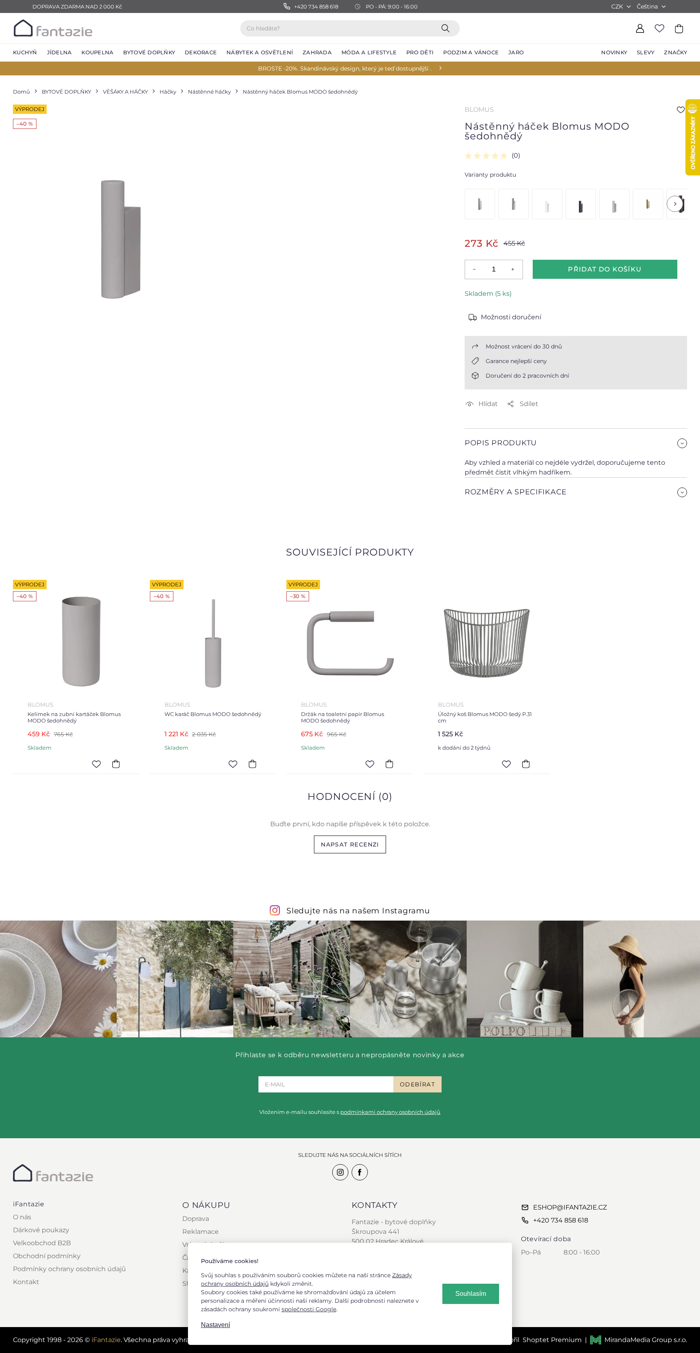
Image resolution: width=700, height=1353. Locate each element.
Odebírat (417, 1084)
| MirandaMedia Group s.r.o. (636, 1340)
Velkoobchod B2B (42, 1243)
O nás (22, 1217)
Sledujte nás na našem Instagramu (358, 910)
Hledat (447, 28)
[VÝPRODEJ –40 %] (580, 204)
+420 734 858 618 (560, 1220)
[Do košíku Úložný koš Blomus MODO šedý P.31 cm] (526, 764)
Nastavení (215, 1324)
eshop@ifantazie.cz (570, 1207)
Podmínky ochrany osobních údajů (69, 1269)
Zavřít (484, 511)
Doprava (195, 1219)
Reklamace (200, 1231)
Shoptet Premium (552, 1340)
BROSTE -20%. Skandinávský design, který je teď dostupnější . (344, 68)
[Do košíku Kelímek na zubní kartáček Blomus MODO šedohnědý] (116, 764)
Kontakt (26, 1282)
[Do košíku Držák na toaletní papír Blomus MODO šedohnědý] (389, 764)
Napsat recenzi (350, 844)
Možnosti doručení (511, 317)
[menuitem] (25, 53)
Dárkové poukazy (41, 1230)
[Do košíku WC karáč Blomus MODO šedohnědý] (252, 764)
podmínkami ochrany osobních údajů (390, 1112)
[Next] (675, 204)
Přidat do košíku (605, 269)
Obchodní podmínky (47, 1256)
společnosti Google (309, 1309)
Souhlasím (470, 1293)
